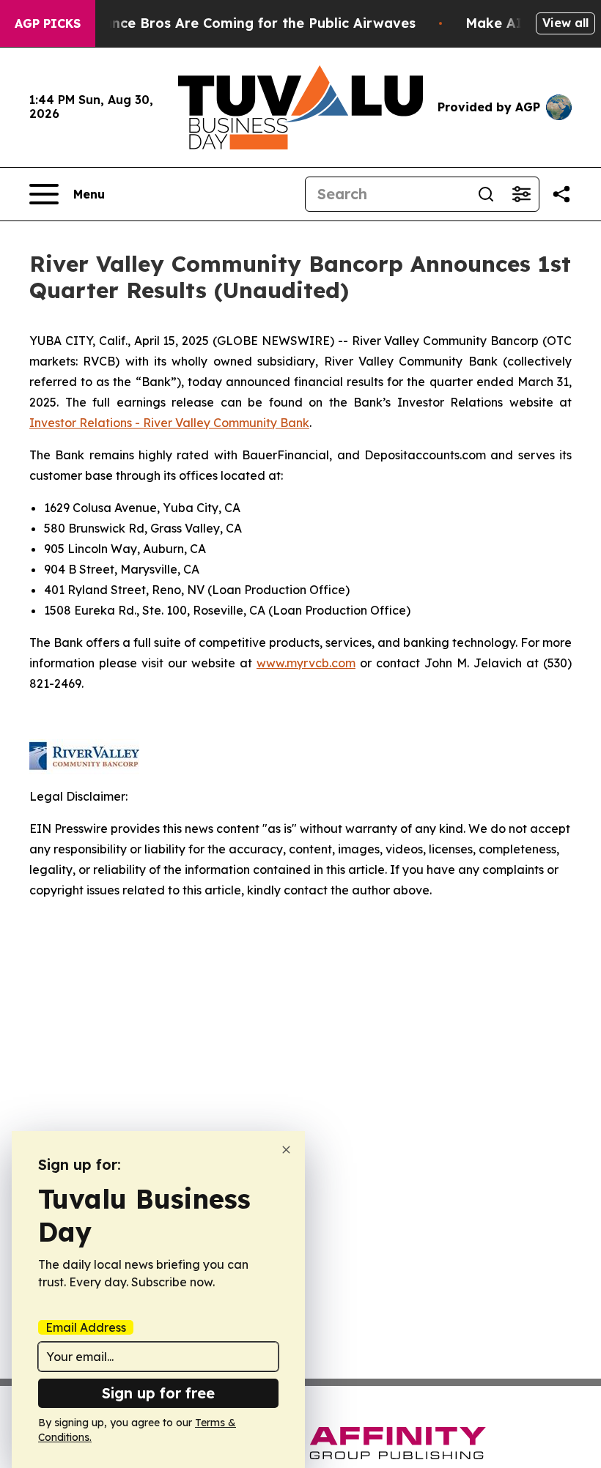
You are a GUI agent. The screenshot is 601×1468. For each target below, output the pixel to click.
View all (565, 22)
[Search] (486, 194)
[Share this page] (561, 194)
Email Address (85, 1327)
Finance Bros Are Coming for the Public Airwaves (250, 23)
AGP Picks (48, 23)
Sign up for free (158, 1393)
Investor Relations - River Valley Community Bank (169, 422)
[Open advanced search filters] (521, 194)
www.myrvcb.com (306, 663)
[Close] (286, 1150)
